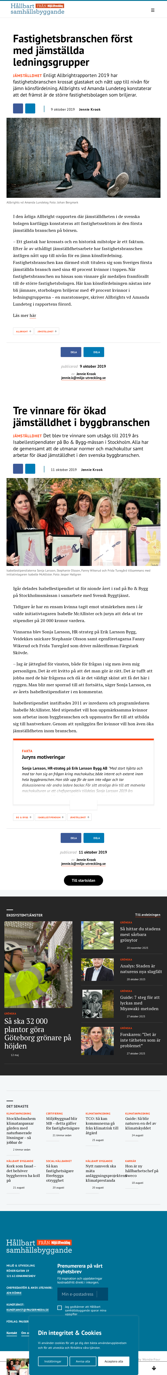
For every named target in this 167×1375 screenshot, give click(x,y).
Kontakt (12, 1333)
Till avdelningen (147, 915)
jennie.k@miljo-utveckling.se (83, 378)
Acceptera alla (114, 1361)
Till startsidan (83, 880)
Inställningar (52, 1361)
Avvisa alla (83, 1361)
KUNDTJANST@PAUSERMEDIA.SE (28, 1310)
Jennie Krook (90, 109)
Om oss (26, 1333)
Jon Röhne (14, 1293)
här (33, 315)
